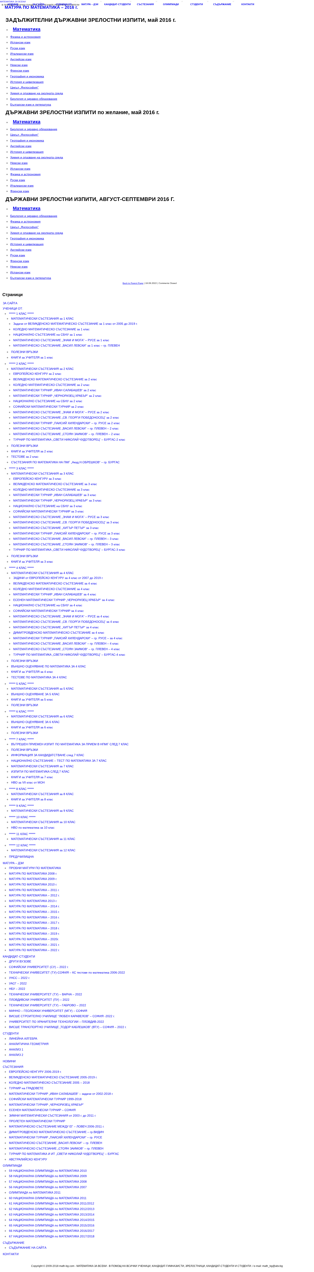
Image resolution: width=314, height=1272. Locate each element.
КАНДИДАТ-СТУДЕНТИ (117, 4)
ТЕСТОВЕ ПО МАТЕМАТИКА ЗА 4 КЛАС (39, 677)
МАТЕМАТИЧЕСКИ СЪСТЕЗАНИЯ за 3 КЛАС (42, 473)
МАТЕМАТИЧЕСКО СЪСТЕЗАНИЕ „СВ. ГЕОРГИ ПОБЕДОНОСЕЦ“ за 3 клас (66, 522)
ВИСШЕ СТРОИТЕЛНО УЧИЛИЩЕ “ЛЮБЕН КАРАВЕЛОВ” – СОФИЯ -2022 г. (62, 1016)
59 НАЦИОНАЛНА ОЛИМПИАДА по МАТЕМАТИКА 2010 (48, 1170)
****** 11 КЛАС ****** (22, 834)
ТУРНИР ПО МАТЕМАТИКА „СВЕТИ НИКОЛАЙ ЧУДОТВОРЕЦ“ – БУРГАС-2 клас (69, 439)
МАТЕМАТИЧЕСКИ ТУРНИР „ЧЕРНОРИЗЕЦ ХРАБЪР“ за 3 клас (57, 500)
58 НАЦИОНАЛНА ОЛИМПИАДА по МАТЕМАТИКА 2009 (48, 1176)
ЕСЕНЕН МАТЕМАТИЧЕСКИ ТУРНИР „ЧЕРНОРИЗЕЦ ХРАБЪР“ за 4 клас (63, 600)
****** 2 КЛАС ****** (21, 363)
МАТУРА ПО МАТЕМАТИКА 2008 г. (33, 873)
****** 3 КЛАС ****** (21, 468)
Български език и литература (30, 104)
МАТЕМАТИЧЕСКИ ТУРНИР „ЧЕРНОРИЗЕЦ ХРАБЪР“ (46, 1104)
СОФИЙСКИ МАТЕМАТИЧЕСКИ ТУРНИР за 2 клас (48, 406)
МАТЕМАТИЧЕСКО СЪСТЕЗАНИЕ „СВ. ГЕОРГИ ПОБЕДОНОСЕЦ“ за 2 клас (66, 417)
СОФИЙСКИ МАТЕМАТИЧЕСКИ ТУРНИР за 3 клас (48, 511)
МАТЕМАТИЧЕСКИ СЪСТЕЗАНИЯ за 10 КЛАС (43, 822)
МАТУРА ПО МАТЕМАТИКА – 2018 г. (34, 928)
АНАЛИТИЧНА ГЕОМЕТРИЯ (28, 1044)
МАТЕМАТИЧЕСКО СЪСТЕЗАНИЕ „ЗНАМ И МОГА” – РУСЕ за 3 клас (61, 517)
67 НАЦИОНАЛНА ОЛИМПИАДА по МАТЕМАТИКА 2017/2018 (51, 1236)
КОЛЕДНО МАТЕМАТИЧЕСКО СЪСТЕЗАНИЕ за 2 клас (51, 385)
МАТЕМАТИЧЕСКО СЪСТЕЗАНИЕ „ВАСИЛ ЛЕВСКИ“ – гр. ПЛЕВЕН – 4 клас (66, 643)
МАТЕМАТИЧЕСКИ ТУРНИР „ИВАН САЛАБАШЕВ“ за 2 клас (54, 390)
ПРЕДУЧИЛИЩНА (21, 856)
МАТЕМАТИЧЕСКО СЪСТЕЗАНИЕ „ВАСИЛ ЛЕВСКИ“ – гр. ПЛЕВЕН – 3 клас (66, 538)
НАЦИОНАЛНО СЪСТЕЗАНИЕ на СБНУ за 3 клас (47, 506)
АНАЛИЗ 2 (16, 1055)
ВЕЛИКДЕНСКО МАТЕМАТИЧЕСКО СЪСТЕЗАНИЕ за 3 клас (55, 484)
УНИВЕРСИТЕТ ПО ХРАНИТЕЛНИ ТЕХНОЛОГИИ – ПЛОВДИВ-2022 (56, 1021)
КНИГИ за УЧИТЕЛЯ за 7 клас (32, 777)
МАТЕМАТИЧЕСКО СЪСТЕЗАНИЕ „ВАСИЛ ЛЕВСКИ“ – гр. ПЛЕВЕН (55, 1143)
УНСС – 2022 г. (19, 978)
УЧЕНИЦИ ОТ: (64, 4)
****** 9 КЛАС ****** (21, 805)
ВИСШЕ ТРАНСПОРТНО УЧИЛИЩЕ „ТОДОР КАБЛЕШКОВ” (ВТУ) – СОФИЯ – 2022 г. (67, 1027)
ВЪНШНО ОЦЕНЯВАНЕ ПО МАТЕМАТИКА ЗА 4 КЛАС (48, 666)
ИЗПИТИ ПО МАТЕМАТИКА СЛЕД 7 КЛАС (40, 771)
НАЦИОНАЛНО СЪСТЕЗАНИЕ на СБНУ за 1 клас (47, 334)
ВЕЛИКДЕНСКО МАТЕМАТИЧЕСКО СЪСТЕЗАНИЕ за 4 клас (55, 583)
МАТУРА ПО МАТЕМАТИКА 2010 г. (33, 884)
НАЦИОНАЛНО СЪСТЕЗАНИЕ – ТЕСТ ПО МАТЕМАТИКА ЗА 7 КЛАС (59, 760)
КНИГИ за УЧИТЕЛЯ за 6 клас (32, 727)
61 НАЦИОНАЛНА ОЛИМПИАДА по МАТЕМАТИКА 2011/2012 (51, 1203)
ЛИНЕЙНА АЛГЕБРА (23, 1038)
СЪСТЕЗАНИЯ (145, 4)
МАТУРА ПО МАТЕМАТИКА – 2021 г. (34, 944)
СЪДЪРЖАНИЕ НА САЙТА (27, 1247)
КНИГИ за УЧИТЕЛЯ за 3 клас (32, 561)
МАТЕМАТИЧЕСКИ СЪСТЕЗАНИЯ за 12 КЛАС (43, 850)
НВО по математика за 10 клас (32, 827)
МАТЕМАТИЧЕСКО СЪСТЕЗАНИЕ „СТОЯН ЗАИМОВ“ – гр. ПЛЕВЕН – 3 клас (66, 544)
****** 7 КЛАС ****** (21, 739)
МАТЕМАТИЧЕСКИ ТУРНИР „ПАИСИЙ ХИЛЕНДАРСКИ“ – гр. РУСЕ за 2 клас (66, 423)
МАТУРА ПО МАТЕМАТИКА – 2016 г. (34, 917)
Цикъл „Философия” (24, 87)
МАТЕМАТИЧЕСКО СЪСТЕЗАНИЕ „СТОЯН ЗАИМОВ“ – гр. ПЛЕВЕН (56, 1148)
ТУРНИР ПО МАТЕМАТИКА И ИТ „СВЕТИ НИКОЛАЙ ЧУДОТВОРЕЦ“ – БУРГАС (64, 1153)
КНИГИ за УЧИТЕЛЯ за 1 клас (32, 357)
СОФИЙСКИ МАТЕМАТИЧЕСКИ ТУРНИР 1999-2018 (45, 1099)
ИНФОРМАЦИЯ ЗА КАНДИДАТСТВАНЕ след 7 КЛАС (47, 755)
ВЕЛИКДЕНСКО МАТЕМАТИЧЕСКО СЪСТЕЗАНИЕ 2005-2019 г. (53, 1077)
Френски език (19, 70)
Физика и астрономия (25, 36)
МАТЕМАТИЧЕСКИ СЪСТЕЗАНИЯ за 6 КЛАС (42, 716)
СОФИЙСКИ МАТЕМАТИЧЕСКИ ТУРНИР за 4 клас (48, 610)
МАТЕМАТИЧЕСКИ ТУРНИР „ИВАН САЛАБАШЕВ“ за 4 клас (54, 594)
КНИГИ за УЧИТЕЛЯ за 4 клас (32, 671)
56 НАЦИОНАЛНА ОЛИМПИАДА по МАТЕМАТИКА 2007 (48, 1187)
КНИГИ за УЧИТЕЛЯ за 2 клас (32, 451)
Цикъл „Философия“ (24, 134)
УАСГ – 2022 (18, 983)
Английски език (20, 59)
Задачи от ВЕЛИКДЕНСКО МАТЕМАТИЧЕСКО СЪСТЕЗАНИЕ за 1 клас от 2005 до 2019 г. (75, 323)
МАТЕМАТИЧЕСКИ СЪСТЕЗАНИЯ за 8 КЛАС (42, 794)
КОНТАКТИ (247, 4)
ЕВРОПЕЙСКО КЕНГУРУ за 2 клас (37, 373)
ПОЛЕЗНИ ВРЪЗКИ (24, 352)
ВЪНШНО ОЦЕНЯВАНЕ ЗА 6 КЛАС (35, 722)
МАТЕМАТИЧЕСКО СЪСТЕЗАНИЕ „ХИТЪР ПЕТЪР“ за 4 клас (56, 627)
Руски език (17, 48)
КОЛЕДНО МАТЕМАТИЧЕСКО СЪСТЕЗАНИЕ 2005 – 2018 (49, 1082)
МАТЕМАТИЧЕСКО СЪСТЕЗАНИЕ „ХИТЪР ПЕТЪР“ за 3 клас (56, 528)
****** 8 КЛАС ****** (21, 789)
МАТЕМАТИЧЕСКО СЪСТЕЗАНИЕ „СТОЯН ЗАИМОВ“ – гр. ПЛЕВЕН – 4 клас (66, 649)
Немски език (19, 65)
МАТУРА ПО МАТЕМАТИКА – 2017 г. (34, 922)
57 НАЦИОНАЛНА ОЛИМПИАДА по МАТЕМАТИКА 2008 (48, 1181)
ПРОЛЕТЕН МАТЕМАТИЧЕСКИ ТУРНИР (37, 1121)
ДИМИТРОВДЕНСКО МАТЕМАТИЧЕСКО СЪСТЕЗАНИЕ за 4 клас (58, 632)
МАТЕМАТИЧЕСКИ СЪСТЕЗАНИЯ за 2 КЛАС (42, 368)
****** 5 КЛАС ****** (21, 683)
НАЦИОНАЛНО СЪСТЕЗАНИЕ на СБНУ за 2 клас (47, 401)
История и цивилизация (27, 82)
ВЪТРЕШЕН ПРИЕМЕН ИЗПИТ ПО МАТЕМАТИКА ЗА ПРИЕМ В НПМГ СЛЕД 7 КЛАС (70, 744)
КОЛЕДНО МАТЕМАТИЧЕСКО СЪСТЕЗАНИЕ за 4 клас (51, 589)
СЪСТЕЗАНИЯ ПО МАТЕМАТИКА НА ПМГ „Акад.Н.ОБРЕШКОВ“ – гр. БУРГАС (65, 462)
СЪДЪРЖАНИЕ (222, 4)
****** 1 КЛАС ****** (21, 313)
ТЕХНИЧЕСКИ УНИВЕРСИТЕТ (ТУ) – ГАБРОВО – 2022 (47, 1005)
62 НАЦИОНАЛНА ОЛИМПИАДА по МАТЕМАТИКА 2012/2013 (51, 1209)
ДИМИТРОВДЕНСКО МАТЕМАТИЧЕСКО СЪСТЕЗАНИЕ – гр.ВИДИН (56, 1132)
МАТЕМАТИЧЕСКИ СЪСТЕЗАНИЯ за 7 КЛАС (42, 766)
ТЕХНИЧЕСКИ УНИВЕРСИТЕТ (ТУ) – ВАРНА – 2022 (45, 994)
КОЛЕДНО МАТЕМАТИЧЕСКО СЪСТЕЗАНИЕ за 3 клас (51, 489)
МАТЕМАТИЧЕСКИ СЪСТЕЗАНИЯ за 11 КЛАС (43, 839)
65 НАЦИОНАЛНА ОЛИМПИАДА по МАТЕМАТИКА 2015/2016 (51, 1225)
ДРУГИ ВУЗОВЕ (20, 961)
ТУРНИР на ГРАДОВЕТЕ (26, 1088)
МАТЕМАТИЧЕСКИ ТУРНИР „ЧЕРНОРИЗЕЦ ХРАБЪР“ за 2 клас (57, 395)
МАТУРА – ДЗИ (89, 4)
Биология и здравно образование (33, 98)
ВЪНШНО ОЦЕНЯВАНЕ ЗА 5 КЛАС (35, 694)
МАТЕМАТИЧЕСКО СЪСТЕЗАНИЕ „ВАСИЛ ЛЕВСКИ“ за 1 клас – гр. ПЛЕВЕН (66, 345)
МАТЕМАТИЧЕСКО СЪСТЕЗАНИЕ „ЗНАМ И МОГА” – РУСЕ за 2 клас (61, 412)
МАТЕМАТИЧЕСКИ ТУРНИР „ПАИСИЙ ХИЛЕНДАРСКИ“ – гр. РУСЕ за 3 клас (66, 533)
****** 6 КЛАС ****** (21, 711)
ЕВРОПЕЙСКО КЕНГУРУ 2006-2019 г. (35, 1071)
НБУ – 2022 (17, 988)
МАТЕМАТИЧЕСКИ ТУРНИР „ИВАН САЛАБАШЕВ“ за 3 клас (54, 495)
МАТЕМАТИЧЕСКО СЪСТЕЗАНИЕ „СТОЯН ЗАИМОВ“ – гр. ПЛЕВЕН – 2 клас (66, 434)
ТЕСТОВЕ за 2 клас (24, 456)
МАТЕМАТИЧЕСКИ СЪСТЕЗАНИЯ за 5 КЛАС (42, 688)
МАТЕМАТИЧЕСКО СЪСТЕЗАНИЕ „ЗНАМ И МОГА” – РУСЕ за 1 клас (61, 340)
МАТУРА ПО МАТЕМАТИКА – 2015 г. (34, 911)
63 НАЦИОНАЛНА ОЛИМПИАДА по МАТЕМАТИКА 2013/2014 (51, 1214)
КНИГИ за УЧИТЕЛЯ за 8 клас (32, 799)
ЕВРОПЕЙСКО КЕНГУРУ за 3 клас (37, 478)
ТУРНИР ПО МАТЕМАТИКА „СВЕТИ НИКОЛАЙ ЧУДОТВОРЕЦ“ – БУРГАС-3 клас (69, 549)
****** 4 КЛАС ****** (21, 568)
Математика (26, 29)
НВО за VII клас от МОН (28, 782)
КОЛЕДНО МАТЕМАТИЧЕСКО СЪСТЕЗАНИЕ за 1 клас (51, 329)
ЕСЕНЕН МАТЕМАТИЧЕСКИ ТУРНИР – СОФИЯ (42, 1110)
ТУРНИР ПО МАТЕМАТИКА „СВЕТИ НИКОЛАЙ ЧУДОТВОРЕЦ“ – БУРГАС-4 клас (69, 654)
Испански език (20, 42)
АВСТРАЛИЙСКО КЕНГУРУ (28, 1159)
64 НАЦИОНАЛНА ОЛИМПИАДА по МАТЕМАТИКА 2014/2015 (51, 1220)
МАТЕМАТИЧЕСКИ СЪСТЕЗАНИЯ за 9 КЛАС (42, 810)
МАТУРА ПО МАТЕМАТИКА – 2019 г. (34, 933)
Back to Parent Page (133, 283)
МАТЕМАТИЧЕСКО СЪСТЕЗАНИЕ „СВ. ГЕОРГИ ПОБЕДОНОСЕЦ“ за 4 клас (66, 621)
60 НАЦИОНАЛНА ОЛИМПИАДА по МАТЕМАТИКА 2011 (48, 1198)
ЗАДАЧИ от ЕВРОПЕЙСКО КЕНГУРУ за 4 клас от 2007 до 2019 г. (58, 578)
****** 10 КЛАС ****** (22, 817)
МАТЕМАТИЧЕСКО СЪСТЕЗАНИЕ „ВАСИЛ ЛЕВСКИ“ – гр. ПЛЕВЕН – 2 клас (66, 428)
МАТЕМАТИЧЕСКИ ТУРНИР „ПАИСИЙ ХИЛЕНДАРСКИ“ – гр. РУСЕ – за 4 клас (67, 638)
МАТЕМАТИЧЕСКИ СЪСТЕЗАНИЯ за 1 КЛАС (42, 318)
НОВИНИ (13, 4)
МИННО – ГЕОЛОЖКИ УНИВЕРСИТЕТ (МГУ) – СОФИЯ (48, 1010)
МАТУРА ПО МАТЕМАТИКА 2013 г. (33, 901)
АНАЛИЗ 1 (16, 1049)
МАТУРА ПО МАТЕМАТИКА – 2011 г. (34, 890)
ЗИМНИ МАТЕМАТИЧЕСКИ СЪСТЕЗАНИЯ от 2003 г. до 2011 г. (52, 1115)
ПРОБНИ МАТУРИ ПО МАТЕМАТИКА (35, 868)
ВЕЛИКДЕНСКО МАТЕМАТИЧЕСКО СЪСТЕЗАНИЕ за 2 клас (55, 379)
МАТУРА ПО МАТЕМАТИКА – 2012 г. (34, 895)
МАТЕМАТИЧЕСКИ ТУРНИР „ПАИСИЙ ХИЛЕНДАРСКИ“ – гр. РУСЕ (55, 1137)
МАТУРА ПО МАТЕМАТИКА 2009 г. (33, 879)
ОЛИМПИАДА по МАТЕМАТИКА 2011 (35, 1192)
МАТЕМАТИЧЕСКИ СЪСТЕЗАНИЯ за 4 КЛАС (42, 573)
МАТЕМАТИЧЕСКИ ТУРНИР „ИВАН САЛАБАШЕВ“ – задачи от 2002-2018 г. (61, 1093)
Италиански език (22, 53)
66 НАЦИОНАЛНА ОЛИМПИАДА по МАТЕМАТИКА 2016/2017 (51, 1230)
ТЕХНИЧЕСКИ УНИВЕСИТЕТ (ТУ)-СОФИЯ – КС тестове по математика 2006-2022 (67, 972)
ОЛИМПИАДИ (171, 4)
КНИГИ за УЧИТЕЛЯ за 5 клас (32, 699)
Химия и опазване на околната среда (36, 93)
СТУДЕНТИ (196, 4)
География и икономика (27, 76)
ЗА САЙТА (38, 4)
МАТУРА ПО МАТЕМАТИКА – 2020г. (34, 939)
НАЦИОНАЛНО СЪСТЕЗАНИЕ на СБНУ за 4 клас (47, 605)
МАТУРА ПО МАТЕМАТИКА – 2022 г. (34, 950)
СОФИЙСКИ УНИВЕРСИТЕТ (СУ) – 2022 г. (39, 967)
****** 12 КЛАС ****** (22, 845)
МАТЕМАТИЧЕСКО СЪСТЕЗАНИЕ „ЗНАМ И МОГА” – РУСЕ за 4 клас (61, 616)
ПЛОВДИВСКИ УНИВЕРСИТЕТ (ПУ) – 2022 (39, 999)
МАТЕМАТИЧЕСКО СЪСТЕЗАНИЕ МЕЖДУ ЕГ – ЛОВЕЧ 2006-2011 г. (56, 1126)
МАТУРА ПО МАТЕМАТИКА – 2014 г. (34, 906)
